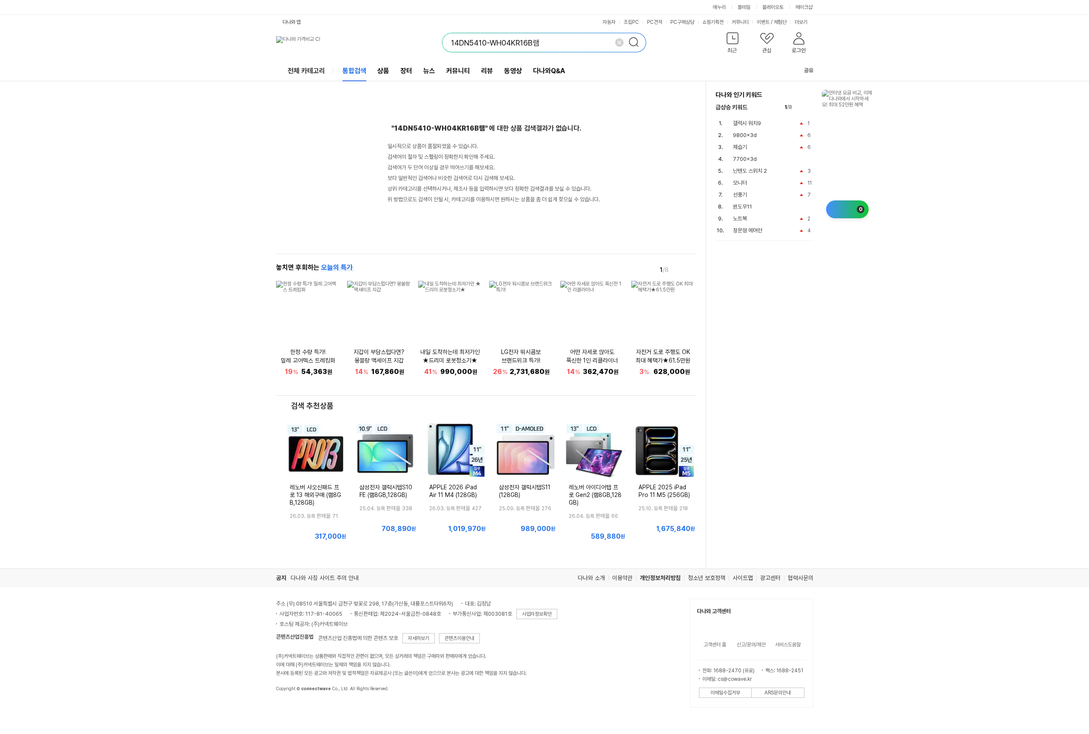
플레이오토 (773, 7)
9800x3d (745, 135)
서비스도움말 (788, 645)
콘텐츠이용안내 (459, 638)
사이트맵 (743, 577)
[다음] (690, 269)
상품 (383, 71)
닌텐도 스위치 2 (750, 171)
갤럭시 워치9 (747, 123)
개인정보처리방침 (660, 577)
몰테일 (744, 7)
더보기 (802, 22)
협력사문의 (800, 577)
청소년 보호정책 (706, 577)
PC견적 (654, 22)
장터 (406, 71)
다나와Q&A (549, 71)
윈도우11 (742, 206)
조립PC (631, 22)
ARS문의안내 (777, 693)
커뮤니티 (740, 22)
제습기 (740, 147)
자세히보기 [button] (418, 638)
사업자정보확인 (537, 614)
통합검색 (354, 71)
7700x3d (745, 159)
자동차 (609, 22)
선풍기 (740, 194)
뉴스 (429, 71)
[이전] (678, 269)
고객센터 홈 (715, 645)
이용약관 (622, 577)
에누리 (719, 7)
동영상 (513, 71)
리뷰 (487, 71)
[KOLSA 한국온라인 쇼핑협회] (291, 708)
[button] (733, 44)
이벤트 (763, 22)
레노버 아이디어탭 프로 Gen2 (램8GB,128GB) (595, 495)
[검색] (636, 42)
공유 (808, 70)
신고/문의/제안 (751, 645)
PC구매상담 (682, 22)
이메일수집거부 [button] (725, 693)
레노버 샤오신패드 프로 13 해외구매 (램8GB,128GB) (315, 495)
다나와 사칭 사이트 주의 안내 (325, 577)
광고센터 (770, 577)
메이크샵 (803, 7)
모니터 (740, 183)
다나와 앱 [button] (291, 22)
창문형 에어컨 (747, 230)
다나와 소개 (591, 577)
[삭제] (619, 42)
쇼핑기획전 (713, 22)
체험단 (780, 22)
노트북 (740, 218)
